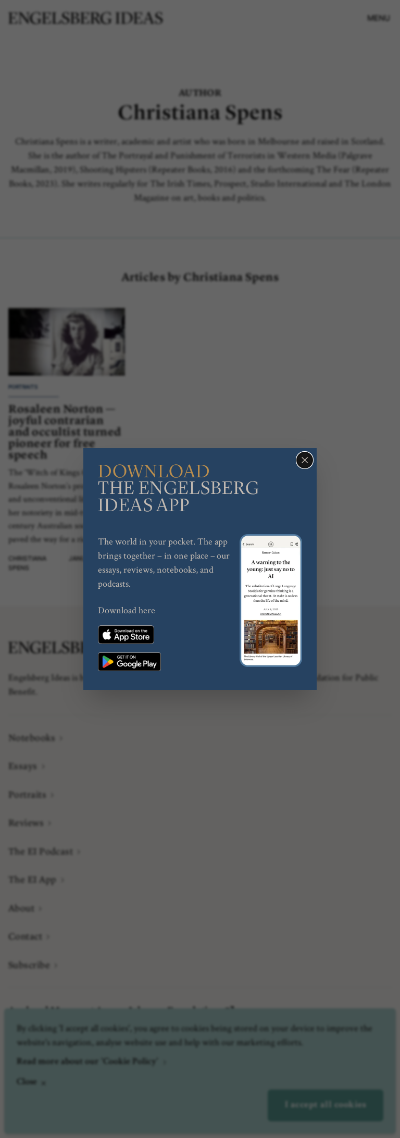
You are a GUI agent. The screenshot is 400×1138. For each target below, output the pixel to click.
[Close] (304, 460)
